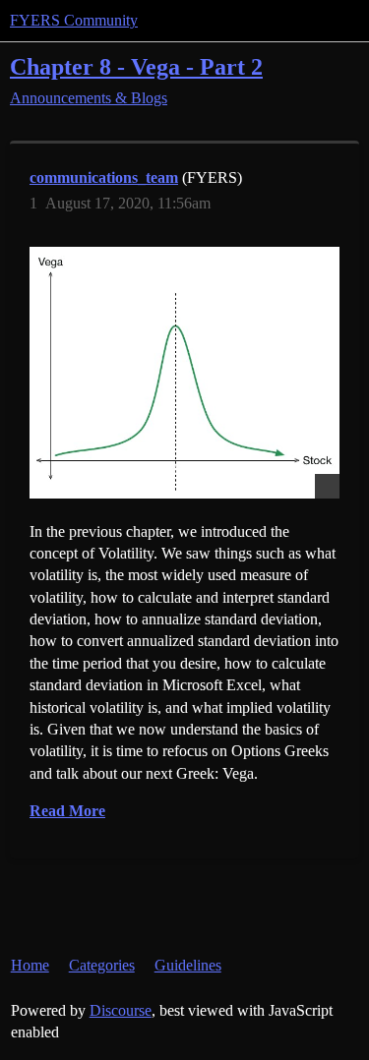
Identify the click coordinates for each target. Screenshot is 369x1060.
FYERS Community (74, 20)
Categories (102, 965)
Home (30, 965)
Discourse (121, 1010)
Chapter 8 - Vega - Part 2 (136, 66)
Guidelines (187, 965)
